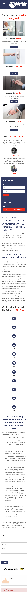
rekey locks (16, 295)
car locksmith (12, 439)
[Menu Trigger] (4, 4)
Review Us (3, 571)
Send (6, 195)
